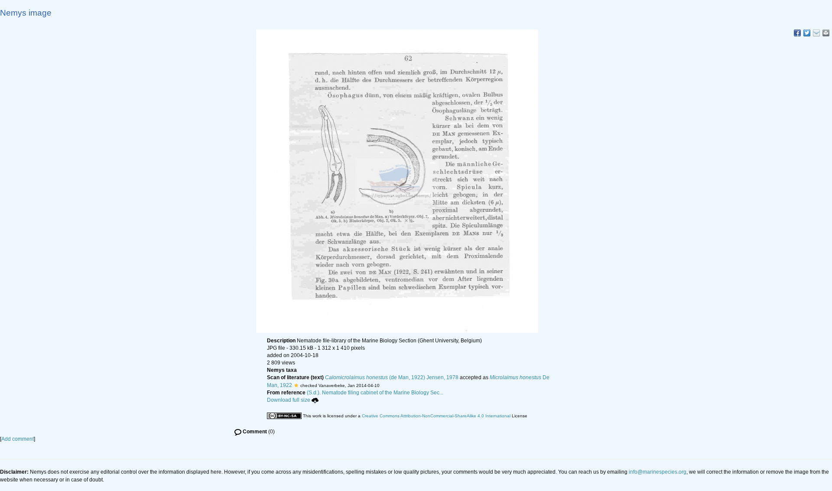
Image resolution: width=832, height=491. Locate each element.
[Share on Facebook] (797, 32)
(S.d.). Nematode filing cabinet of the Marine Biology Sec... (375, 393)
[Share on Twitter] (806, 32)
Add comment (17, 439)
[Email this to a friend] (825, 32)
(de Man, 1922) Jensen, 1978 (391, 377)
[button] (296, 385)
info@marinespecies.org (657, 472)
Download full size (288, 400)
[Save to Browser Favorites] (816, 32)
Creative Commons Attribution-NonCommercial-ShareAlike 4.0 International (436, 415)
